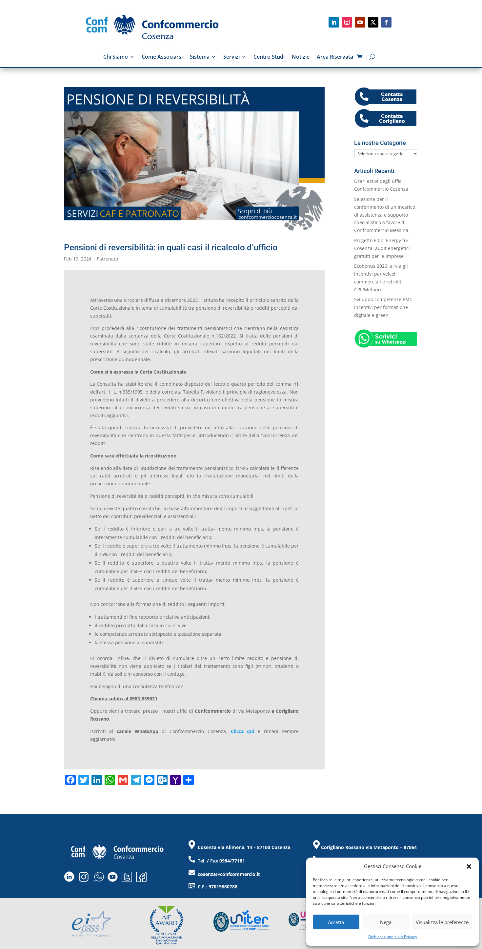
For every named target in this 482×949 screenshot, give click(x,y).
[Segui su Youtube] (360, 22)
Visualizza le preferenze (442, 922)
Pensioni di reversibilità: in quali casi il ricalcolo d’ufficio (171, 247)
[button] (469, 866)
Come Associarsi (162, 57)
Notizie (301, 57)
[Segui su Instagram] (347, 22)
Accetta (336, 922)
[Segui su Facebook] (386, 22)
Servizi (231, 57)
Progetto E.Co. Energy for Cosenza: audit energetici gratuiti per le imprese (382, 248)
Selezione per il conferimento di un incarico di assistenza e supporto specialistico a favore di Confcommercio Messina (384, 214)
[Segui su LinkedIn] (334, 22)
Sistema (200, 57)
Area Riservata (335, 57)
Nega (386, 922)
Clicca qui (242, 731)
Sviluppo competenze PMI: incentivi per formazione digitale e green (383, 307)
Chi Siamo (115, 57)
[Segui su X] (373, 22)
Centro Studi (269, 57)
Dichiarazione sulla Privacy (392, 936)
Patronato (107, 259)
